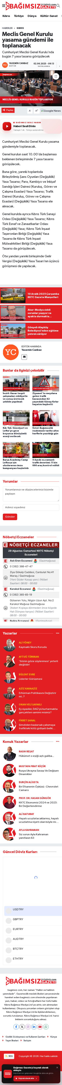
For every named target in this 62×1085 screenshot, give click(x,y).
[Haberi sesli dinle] (7, 126)
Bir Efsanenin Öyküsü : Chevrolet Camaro (38, 788)
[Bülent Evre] (9, 676)
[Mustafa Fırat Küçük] (9, 770)
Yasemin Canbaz (31, 350)
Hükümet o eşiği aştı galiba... (36, 756)
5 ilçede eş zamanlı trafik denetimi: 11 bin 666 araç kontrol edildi (45, 463)
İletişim (27, 1040)
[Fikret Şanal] (9, 724)
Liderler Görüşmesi (30, 679)
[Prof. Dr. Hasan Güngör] (9, 802)
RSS (10, 1056)
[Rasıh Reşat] (9, 753)
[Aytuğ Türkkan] (9, 660)
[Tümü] (57, 633)
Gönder (10, 516)
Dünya (32, 16)
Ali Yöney (25, 643)
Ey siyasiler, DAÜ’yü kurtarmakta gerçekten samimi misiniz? (38, 711)
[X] (22, 1027)
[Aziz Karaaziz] (9, 692)
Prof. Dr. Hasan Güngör (35, 798)
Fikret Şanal (27, 720)
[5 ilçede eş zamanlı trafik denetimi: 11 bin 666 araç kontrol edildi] (45, 450)
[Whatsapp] (46, 1027)
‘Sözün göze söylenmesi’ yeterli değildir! (38, 663)
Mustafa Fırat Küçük (32, 766)
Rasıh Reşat (26, 751)
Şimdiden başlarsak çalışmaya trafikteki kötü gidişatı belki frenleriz (37, 727)
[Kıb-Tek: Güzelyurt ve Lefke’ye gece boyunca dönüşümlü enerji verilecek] (16, 418)
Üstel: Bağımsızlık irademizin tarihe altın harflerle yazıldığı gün (45, 431)
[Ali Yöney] (9, 644)
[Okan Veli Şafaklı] (9, 708)
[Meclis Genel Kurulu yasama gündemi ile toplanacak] (31, 88)
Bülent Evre (27, 674)
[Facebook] (16, 1027)
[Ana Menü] (3, 6)
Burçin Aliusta (29, 782)
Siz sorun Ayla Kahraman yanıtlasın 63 (33, 836)
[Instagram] (28, 1027)
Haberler (7, 28)
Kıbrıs (6, 16)
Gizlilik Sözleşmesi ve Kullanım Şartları (25, 1037)
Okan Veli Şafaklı (30, 704)
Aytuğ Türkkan (29, 657)
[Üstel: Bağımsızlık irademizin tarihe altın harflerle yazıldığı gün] (45, 418)
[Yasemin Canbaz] (11, 352)
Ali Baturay (26, 814)
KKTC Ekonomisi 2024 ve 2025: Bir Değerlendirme (38, 804)
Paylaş (9, 110)
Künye (53, 1037)
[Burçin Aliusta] (9, 786)
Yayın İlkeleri (12, 1040)
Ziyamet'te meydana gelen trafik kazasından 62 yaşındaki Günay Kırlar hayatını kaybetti (45, 399)
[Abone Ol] (51, 111)
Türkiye (19, 16)
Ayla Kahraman (29, 830)
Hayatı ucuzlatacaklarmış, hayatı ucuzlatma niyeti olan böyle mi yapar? (39, 820)
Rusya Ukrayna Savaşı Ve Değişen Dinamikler (39, 772)
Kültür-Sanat (49, 16)
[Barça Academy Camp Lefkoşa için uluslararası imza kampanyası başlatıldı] (16, 450)
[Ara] (58, 6)
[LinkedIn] (34, 1027)
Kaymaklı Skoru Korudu (33, 647)
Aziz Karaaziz (28, 688)
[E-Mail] (24, 357)
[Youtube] (40, 1027)
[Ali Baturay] (9, 818)
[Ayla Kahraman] (9, 834)
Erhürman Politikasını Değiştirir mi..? (37, 695)
